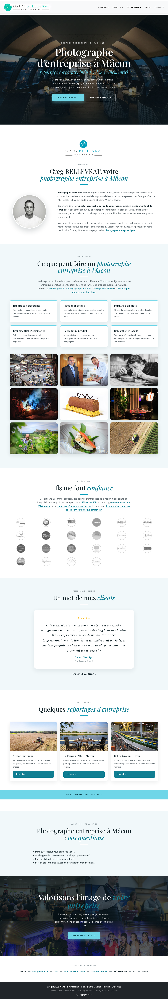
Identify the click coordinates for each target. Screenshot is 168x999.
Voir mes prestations (100, 97)
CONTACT (159, 7)
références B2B (89, 502)
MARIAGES (103, 7)
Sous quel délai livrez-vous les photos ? (54, 859)
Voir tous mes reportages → (84, 794)
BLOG (148, 7)
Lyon (56, 971)
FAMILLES (117, 7)
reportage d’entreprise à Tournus (74, 506)
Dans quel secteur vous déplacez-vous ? (55, 851)
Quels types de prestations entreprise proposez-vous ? (62, 855)
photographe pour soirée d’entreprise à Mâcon (90, 288)
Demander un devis (68, 97)
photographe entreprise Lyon (120, 230)
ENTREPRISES (134, 7)
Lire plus (20, 774)
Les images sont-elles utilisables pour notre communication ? (65, 862)
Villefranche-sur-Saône (74, 971)
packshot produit (56, 288)
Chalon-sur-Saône (99, 971)
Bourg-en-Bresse (40, 971)
